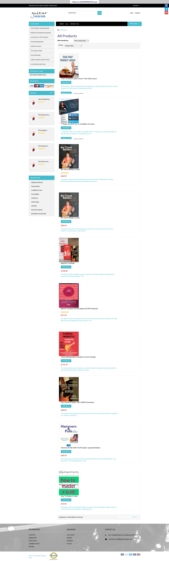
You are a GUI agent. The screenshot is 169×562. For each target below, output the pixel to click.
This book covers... (43, 161)
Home (61, 24)
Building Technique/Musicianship (41, 32)
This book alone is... (44, 115)
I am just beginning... (44, 99)
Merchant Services (54, 559)
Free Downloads (36, 55)
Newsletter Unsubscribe (38, 213)
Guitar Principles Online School (40, 59)
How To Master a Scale (69, 496)
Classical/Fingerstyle (37, 41)
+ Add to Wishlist (78, 93)
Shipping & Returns (37, 182)
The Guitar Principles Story (38, 75)
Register (137, 13)
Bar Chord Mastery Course (70, 169)
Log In (132, 13)
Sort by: (60, 45)
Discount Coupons (37, 210)
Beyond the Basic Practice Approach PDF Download (79, 308)
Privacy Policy (33, 540)
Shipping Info (33, 538)
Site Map (34, 206)
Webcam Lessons (36, 46)
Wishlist (69, 538)
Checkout (70, 540)
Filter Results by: (63, 40)
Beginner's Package (67, 263)
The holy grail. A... (43, 146)
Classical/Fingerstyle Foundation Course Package (78, 357)
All (67, 24)
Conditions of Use (36, 190)
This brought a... (43, 130)
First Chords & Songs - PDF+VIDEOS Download (77, 402)
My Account (70, 535)
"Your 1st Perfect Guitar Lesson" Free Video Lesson (79, 78)
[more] (51, 92)
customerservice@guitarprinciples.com (120, 539)
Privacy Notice (35, 186)
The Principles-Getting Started (40, 28)
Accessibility (35, 194)
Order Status (35, 202)
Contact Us (74, 24)
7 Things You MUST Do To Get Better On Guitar (77, 124)
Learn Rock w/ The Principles (39, 37)
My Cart (69, 543)
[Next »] (134, 517)
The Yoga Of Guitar (36, 50)
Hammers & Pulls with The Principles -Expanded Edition (80, 448)
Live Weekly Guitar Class (38, 64)
